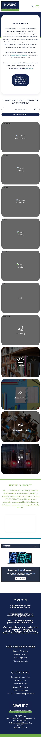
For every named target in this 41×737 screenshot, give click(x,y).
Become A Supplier (20, 687)
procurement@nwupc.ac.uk (19, 55)
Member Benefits (20, 654)
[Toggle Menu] (37, 6)
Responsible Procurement (20, 677)
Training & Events (20, 661)
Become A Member (20, 651)
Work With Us (20, 680)
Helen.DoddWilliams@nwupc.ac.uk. (24, 633)
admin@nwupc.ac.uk (20, 607)
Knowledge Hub (20, 658)
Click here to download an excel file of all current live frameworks (20, 80)
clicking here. (29, 68)
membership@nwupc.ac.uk (20, 615)
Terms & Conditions (20, 690)
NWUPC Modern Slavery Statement (20, 693)
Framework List (20, 684)
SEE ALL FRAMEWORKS (20, 114)
